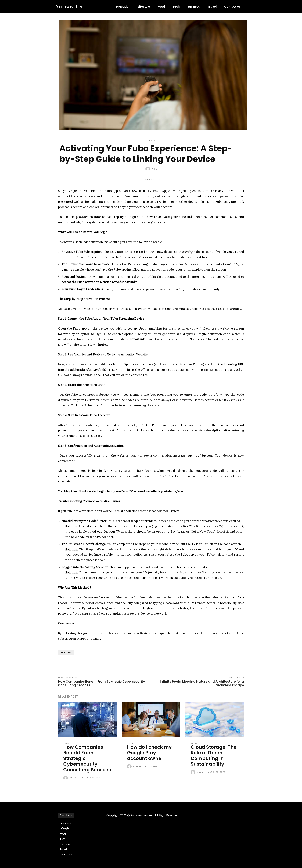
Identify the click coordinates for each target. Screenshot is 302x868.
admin (156, 168)
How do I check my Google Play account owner (149, 753)
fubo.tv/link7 (97, 370)
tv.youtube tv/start (171, 491)
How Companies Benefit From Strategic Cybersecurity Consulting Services (101, 683)
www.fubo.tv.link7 (124, 282)
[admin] (148, 169)
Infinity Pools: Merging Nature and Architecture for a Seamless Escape (202, 683)
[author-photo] (66, 778)
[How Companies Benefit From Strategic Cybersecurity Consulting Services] (87, 719)
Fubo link (66, 652)
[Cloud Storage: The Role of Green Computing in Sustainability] (214, 719)
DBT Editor (76, 777)
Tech (152, 140)
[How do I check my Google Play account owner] (151, 719)
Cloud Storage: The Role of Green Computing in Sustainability (214, 755)
